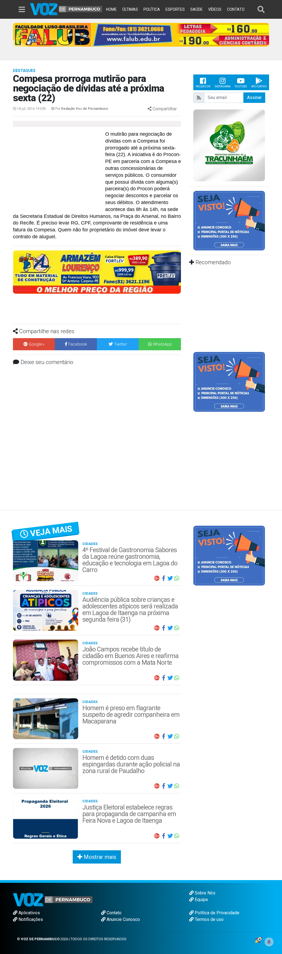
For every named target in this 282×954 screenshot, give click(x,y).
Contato (113, 912)
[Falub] (141, 34)
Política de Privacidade (216, 912)
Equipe (201, 899)
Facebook (203, 86)
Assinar (254, 97)
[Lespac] (229, 381)
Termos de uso (209, 919)
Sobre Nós (204, 893)
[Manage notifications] (269, 941)
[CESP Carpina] (97, 275)
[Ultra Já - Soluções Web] (258, 939)
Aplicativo (259, 86)
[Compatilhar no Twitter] (170, 578)
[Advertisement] (58, 170)
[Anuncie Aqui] (229, 220)
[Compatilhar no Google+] (157, 578)
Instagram (223, 86)
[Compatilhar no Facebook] (163, 578)
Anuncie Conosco (122, 919)
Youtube (241, 86)
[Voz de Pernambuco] (66, 8)
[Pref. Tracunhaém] (229, 145)
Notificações (30, 919)
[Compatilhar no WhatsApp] (177, 578)
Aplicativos (28, 912)
